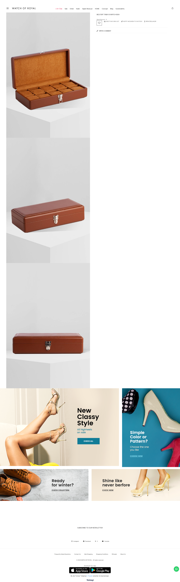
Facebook (88, 541)
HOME (97, 9)
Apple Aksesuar (87, 9)
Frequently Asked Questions (62, 554)
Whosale (114, 554)
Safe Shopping (88, 554)
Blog (111, 9)
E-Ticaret (89, 576)
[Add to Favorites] (99, 23)
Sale (66, 9)
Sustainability (120, 9)
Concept (105, 9)
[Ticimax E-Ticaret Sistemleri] (90, 580)
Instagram (76, 541)
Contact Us (77, 554)
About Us (123, 554)
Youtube (106, 541)
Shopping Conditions (102, 554)
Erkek (72, 9)
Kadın (78, 9)
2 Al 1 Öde (59, 9)
